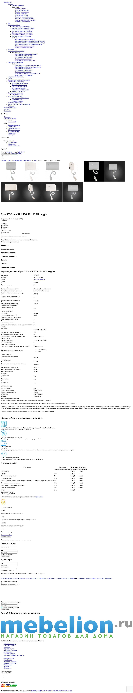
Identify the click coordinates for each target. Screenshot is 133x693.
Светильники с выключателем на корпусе (28, 67)
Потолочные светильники (16, 51)
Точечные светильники (19, 88)
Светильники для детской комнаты (19, 80)
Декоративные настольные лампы (22, 34)
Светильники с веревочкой (23, 68)
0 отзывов (4, 220)
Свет (9, 160)
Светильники (17, 160)
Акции (6, 109)
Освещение (7, 2)
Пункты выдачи (9, 649)
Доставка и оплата (10, 118)
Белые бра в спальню (56, 578)
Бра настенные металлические (95, 578)
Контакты (7, 117)
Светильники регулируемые (24, 57)
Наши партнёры (9, 658)
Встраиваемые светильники (20, 89)
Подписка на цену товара (11, 607)
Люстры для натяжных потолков (25, 20)
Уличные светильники (15, 96)
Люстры (10, 4)
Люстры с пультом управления (24, 18)
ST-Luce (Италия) (39, 279)
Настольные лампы (14, 25)
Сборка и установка (14, 130)
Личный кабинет (16, 153)
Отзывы (6, 666)
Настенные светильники (15, 62)
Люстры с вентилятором (22, 21)
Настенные (27, 160)
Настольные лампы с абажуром (21, 36)
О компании (12, 126)
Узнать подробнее (6, 535)
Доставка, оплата (9, 645)
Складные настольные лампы (24, 47)
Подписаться (5, 609)
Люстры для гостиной (22, 10)
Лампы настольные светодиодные (22, 30)
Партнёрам (11, 135)
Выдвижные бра (20, 578)
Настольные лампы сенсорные (24, 46)
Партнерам (7, 668)
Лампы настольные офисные (20, 26)
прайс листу (39, 497)
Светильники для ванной (16, 81)
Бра (9, 23)
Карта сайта (8, 665)
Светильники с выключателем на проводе (28, 65)
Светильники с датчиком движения (26, 54)
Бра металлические (32, 578)
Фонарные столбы (17, 101)
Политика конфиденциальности (14, 655)
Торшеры (11, 49)
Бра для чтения (67, 578)
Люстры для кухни (21, 13)
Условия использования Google (62, 690)
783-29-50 (9, 152)
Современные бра (43, 578)
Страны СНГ (12, 122)
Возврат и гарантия (14, 128)
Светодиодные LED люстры (24, 17)
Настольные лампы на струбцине (22, 33)
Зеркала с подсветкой (18, 91)
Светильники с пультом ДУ (23, 55)
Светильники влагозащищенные (25, 60)
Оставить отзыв (5, 536)
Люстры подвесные (18, 5)
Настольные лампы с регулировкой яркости (28, 44)
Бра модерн (108, 578)
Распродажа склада (10, 107)
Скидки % (7, 111)
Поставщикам (12, 142)
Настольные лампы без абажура (25, 39)
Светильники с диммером (23, 72)
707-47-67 (21, 152)
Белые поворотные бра (8, 578)
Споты (10, 78)
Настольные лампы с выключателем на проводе (30, 42)
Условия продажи (13, 131)
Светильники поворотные (23, 59)
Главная (3, 160)
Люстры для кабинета (22, 12)
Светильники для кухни (15, 93)
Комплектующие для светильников (19, 104)
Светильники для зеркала (19, 86)
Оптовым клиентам (14, 146)
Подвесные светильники (15, 77)
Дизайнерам (11, 133)
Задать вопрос (5, 556)
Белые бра (75, 578)
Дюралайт (11, 106)
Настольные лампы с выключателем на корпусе (30, 41)
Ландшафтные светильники (20, 98)
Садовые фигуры (17, 99)
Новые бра (82, 578)
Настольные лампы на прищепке (22, 31)
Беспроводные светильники (23, 75)
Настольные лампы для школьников (23, 28)
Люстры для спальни (21, 15)
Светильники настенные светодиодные (27, 73)
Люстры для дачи (20, 8)
